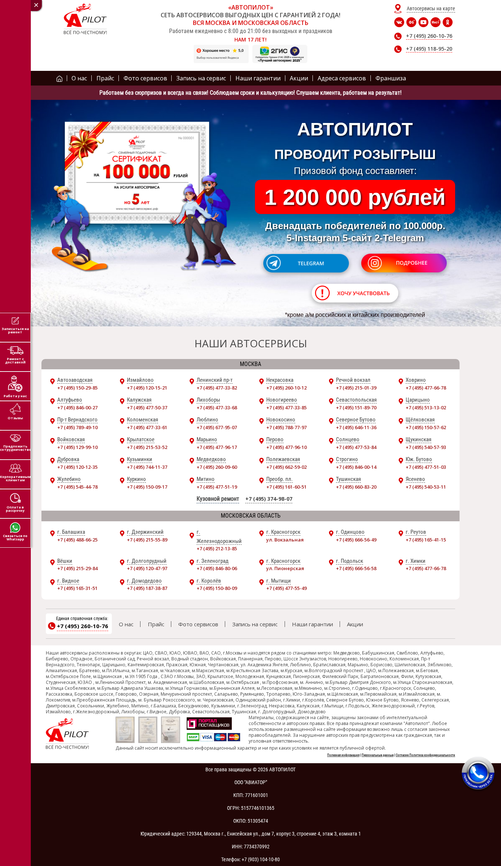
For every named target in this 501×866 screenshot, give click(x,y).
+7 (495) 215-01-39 (356, 387)
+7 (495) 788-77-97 (286, 427)
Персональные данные (378, 755)
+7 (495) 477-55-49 (286, 588)
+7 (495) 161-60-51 (286, 486)
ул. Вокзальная (285, 539)
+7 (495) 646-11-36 (356, 427)
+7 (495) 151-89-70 (356, 407)
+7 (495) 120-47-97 (147, 568)
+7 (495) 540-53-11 (426, 486)
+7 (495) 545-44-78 (77, 486)
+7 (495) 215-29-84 (77, 568)
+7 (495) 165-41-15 (426, 539)
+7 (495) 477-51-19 (217, 486)
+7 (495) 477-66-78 (426, 387)
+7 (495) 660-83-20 (356, 486)
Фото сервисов (198, 624)
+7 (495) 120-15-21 (147, 387)
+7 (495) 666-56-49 (356, 539)
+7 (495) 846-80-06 (217, 568)
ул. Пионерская (285, 568)
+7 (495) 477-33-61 (147, 427)
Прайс (156, 624)
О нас (126, 624)
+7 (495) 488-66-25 (77, 539)
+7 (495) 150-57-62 (426, 427)
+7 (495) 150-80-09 (217, 588)
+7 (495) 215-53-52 (147, 447)
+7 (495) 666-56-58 (356, 568)
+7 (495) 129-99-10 (77, 447)
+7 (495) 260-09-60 (217, 467)
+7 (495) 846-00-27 (77, 407)
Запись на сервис (255, 624)
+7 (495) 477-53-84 (356, 447)
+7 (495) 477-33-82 (217, 387)
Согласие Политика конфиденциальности (425, 755)
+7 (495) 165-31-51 (77, 588)
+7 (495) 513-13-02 (426, 407)
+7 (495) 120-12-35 (77, 467)
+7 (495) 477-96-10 (286, 447)
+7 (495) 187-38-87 (147, 588)
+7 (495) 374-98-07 (268, 498)
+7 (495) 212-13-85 (217, 548)
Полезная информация (343, 755)
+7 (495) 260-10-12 (286, 387)
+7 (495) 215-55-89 (147, 539)
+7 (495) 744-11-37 (147, 467)
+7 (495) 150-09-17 (147, 486)
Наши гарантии (312, 624)
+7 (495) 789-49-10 (77, 427)
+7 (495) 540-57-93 (426, 447)
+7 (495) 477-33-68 (217, 407)
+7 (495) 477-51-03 (426, 467)
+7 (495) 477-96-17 (217, 447)
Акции (355, 624)
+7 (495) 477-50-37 (147, 407)
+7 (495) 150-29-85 (77, 387)
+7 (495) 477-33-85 (286, 407)
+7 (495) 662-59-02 (286, 467)
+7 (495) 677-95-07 (217, 427)
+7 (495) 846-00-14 (356, 467)
